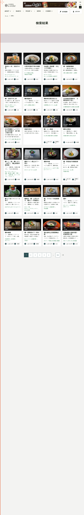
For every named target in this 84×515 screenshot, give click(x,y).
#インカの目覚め (48, 76)
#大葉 (31, 73)
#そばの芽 (27, 210)
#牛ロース (66, 207)
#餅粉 (75, 73)
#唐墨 (58, 241)
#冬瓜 (70, 135)
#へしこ (14, 171)
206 (58, 255)
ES (80, 5)
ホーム (6, 16)
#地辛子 (55, 76)
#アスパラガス (48, 74)
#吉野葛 (46, 105)
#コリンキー (66, 170)
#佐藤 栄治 (66, 171)
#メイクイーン (48, 169)
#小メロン (51, 105)
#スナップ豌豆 (48, 241)
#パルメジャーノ (48, 168)
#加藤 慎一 (52, 207)
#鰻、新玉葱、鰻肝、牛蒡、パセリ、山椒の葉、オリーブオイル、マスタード (13, 174)
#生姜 (25, 240)
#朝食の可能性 (28, 74)
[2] (63, 255)
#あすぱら (7, 207)
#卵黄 (29, 105)
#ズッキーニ (66, 205)
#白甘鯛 (77, 107)
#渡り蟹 (14, 139)
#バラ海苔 (27, 73)
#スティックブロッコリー (31, 208)
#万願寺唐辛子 (67, 107)
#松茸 (72, 107)
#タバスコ (13, 207)
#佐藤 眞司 (50, 135)
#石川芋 (18, 139)
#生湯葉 (46, 208)
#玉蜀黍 (55, 135)
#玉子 (74, 135)
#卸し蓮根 (66, 73)
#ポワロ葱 (55, 168)
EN (80, 2)
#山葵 (55, 105)
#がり (25, 105)
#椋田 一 (71, 73)
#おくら (65, 241)
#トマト (13, 74)
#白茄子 (12, 106)
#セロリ (26, 170)
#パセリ (31, 170)
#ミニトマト (27, 239)
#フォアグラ (8, 139)
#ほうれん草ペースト (10, 105)
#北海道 (54, 241)
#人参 (45, 135)
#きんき (70, 241)
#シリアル (7, 74)
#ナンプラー (8, 171)
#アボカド (46, 207)
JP (80, 7)
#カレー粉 (27, 207)
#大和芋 (13, 239)
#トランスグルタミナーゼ (11, 76)
